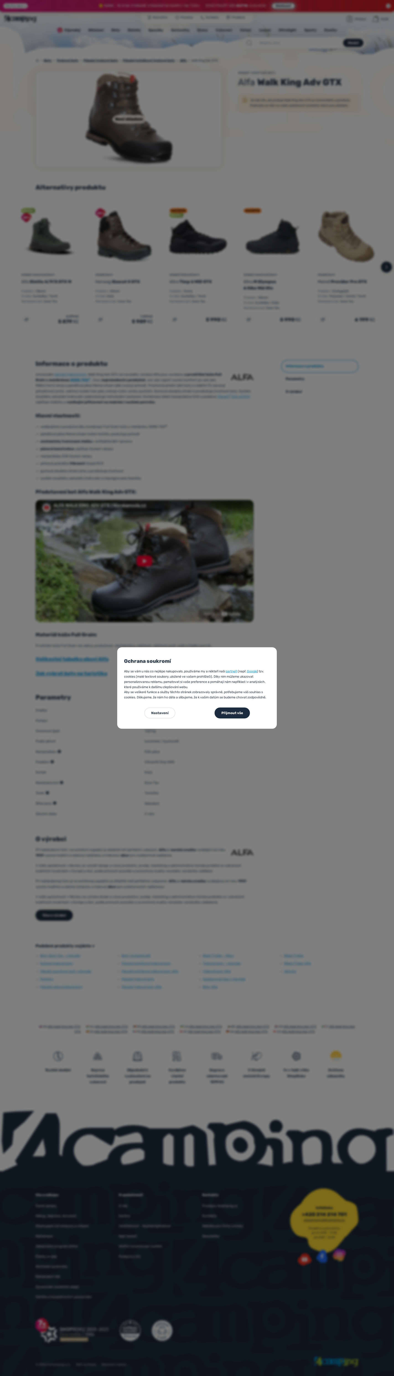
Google (252, 671)
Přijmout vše (232, 713)
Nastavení (159, 713)
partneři (231, 671)
